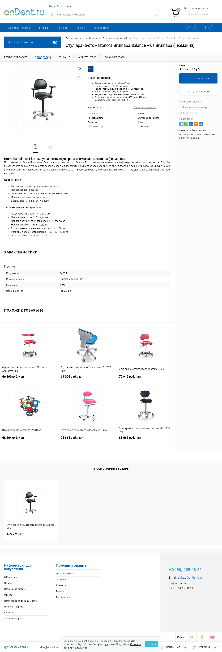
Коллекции (9, 612)
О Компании (10, 577)
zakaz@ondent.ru (190, 577)
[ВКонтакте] (191, 124)
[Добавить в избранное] (79, 69)
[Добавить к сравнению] (79, 76)
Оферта (8, 595)
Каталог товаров (20, 42)
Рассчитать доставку (195, 107)
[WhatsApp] (186, 124)
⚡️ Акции (43, 27)
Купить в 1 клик (201, 91)
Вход (52, 6)
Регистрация (64, 6)
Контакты (62, 27)
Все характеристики (145, 107)
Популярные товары (14, 589)
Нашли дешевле (192, 101)
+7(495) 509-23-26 (185, 569)
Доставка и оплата (19, 27)
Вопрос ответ (101, 27)
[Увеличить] (43, 100)
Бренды (80, 27)
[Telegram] (181, 124)
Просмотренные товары (111, 468)
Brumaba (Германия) (148, 118)
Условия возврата (13, 618)
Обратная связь (18, 647)
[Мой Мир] (201, 124)
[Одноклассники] (196, 124)
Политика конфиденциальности (20, 600)
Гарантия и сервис (13, 606)
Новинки (8, 583)
